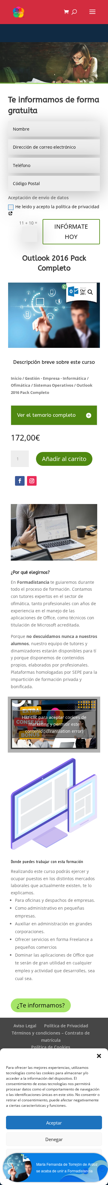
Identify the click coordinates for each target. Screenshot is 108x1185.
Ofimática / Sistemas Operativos (42, 385)
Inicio (16, 378)
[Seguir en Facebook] (20, 481)
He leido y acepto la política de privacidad (57, 206)
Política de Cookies (50, 1047)
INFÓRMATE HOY (71, 231)
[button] (99, 1056)
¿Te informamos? (41, 1005)
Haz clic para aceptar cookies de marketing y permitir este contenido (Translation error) (54, 724)
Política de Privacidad (66, 1026)
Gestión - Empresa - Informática (55, 378)
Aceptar (54, 1123)
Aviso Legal (25, 1026)
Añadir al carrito (64, 459)
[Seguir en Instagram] (32, 481)
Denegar (54, 1139)
